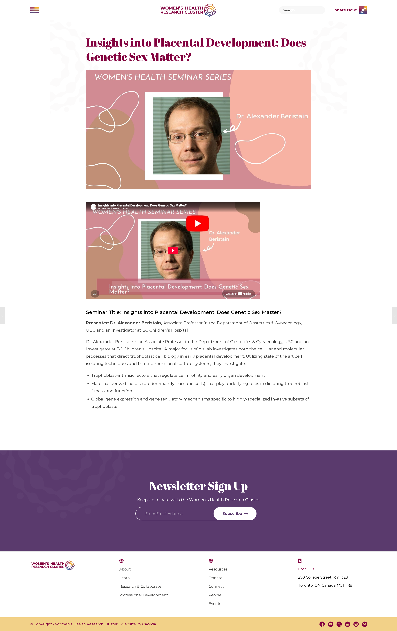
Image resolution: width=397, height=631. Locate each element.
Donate (215, 578)
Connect (216, 586)
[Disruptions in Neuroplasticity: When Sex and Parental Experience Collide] (394, 315)
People (215, 595)
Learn (124, 578)
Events (215, 603)
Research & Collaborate (140, 586)
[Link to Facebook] (322, 624)
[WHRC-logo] (188, 10)
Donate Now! (344, 10)
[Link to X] (339, 624)
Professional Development (143, 595)
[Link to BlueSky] (364, 624)
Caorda (149, 624)
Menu (34, 10)
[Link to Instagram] (356, 624)
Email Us (306, 569)
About (125, 569)
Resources (218, 569)
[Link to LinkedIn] (347, 624)
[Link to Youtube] (330, 624)
